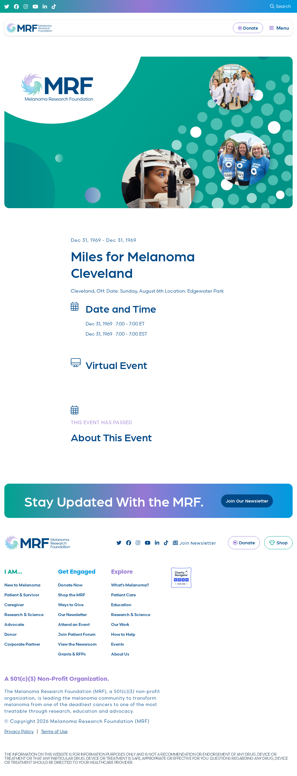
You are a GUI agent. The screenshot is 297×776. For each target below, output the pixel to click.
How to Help (123, 634)
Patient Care (123, 594)
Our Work (120, 624)
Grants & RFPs (72, 654)
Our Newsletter (72, 614)
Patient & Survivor (21, 594)
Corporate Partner (22, 644)
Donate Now (70, 585)
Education (121, 604)
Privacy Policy (19, 731)
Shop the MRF (71, 594)
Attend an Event (74, 624)
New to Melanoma (22, 585)
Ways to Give (71, 604)
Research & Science (24, 614)
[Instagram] (25, 6)
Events (117, 644)
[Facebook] (16, 6)
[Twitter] (6, 6)
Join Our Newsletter (247, 500)
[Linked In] (45, 6)
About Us (120, 654)
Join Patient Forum (76, 634)
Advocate (14, 624)
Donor (10, 634)
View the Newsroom (77, 644)
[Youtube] (35, 6)
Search (283, 6)
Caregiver (14, 604)
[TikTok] (54, 6)
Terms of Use (54, 731)
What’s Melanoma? (130, 585)
